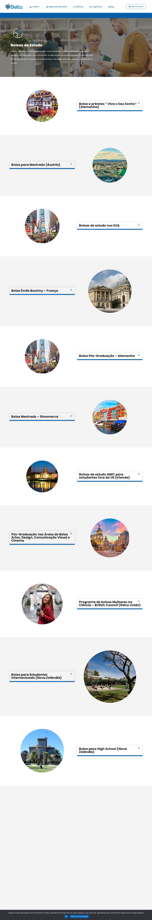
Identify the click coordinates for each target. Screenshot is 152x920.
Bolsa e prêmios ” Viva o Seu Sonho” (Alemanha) (108, 105)
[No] (149, 915)
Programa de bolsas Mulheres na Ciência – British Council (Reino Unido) (110, 603)
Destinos (79, 6)
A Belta (35, 6)
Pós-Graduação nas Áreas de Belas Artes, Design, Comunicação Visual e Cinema (40, 537)
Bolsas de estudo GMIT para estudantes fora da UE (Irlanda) (104, 476)
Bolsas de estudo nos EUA (99, 225)
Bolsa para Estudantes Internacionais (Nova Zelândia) (36, 676)
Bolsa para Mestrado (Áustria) (35, 165)
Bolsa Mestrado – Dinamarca (34, 416)
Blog (112, 6)
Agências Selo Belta (57, 6)
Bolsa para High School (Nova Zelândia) (103, 750)
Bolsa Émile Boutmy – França (34, 291)
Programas (96, 6)
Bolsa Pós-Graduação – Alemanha (107, 356)
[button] (109, 106)
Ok (66, 916)
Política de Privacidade (79, 916)
